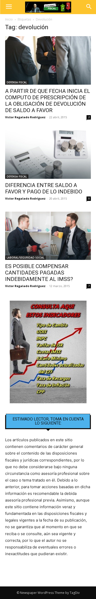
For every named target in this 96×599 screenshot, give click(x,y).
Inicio (9, 19)
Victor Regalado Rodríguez (25, 117)
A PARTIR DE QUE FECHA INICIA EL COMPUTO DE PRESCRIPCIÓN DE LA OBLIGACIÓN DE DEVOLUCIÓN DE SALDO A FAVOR (47, 100)
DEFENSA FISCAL (17, 82)
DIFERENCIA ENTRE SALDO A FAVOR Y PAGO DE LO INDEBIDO (43, 188)
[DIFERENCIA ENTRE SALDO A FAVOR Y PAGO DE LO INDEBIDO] (48, 154)
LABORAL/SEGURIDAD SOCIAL (25, 257)
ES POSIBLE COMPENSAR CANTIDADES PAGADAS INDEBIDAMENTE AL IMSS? (39, 272)
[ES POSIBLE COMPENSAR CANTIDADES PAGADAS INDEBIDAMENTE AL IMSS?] (48, 236)
